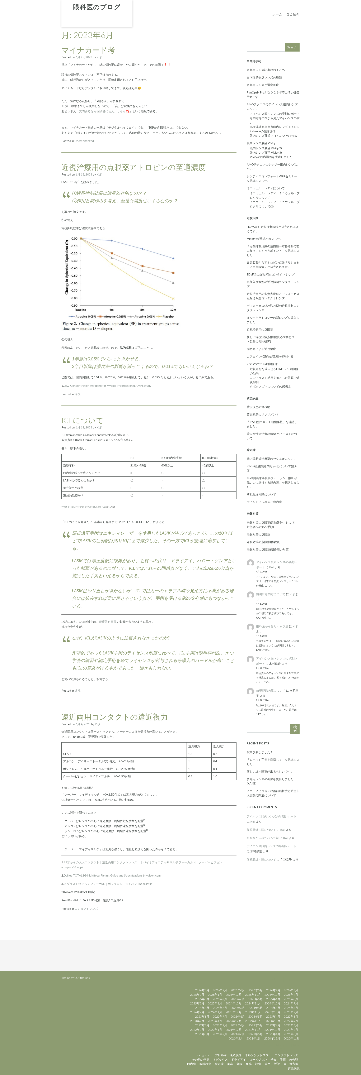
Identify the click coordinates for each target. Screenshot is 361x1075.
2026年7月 (220, 990)
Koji (99, 57)
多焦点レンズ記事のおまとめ (266, 70)
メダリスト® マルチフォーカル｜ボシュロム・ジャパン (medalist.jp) (108, 884)
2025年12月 (234, 994)
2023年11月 (253, 1012)
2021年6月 (238, 1034)
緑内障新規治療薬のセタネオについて (271, 458)
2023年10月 (272, 1012)
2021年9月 (291, 1029)
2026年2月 (197, 994)
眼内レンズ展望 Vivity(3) (266, 152)
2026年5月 (255, 990)
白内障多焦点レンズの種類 (264, 77)
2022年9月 (291, 1021)
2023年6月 (238, 1016)
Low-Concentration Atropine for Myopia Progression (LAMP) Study (107, 385)
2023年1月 (215, 1021)
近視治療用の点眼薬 (260, 329)
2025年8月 (202, 999)
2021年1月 (254, 1038)
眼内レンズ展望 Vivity (261, 143)
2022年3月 (291, 1025)
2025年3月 (291, 999)
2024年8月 (202, 1007)
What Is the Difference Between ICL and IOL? (83, 506)
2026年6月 (238, 990)
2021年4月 (273, 1034)
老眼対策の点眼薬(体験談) (264, 542)
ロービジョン (258, 1059)
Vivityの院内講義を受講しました (271, 157)
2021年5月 (255, 1034)
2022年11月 (253, 1021)
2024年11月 (253, 1003)
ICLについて (82, 420)
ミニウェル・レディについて (266, 188)
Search (292, 47)
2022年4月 (273, 1025)
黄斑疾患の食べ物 (258, 407)
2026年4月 (273, 990)
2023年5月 (255, 1016)
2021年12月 (234, 1029)
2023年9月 (291, 1012)
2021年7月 (220, 1034)
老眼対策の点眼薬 (258, 534)
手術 (283, 1059)
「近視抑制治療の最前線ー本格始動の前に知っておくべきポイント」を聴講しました (273, 250)
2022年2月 (197, 1029)
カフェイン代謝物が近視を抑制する (270, 356)
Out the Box (82, 977)
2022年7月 (220, 1025)
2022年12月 (234, 1021)
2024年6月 (238, 1007)
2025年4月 (273, 999)
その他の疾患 (201, 1059)
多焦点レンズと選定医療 (263, 85)
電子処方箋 (290, 1064)
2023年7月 (220, 1016)
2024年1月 (215, 1012)
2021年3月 (291, 1034)
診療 (258, 1064)
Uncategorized (84, 141)
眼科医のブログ (97, 7)
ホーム (277, 14)
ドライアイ (238, 1059)
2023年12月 (234, 1012)
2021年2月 (236, 1038)
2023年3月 (291, 1016)
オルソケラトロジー (258, 1055)
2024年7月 (220, 1007)
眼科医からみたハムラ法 (272, 626)
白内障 (191, 1064)
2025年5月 (255, 999)
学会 (273, 1059)
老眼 (239, 1064)
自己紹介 (293, 14)
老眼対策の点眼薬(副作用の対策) (268, 549)
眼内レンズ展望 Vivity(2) (266, 148)
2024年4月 (273, 1007)
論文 (268, 1064)
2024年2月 (197, 1012)
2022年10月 (272, 1021)
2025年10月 (272, 994)
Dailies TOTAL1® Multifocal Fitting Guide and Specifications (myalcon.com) (112, 875)
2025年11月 (253, 994)
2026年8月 (202, 990)
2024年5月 (255, 1007)
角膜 (249, 1064)
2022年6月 (238, 1025)
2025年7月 (220, 999)
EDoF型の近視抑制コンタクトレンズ (271, 274)
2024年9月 (291, 1003)
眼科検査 (205, 1064)
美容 (230, 1064)
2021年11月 (253, 1029)
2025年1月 (215, 1003)
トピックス (220, 1059)
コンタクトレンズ (86, 908)
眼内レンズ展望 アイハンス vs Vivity (273, 135)
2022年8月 (202, 1025)
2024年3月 (291, 1007)
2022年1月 (215, 1029)
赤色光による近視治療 (261, 349)
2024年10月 (272, 1003)
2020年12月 (272, 1038)
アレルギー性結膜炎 (228, 1055)
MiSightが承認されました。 (265, 238)
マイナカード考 (88, 49)
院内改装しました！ (260, 752)
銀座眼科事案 (108, 621)
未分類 (293, 1059)
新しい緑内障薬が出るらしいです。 (270, 771)
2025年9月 (291, 994)
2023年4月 (273, 1016)
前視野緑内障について (261, 494)
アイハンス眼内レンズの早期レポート (275, 113)
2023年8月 (202, 1016)
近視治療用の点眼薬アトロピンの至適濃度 (133, 167)
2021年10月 (272, 1029)
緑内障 (219, 1064)
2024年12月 (234, 1003)
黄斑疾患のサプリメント (263, 414)
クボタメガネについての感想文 (270, 386)
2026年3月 (291, 990)
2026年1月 (215, 994)
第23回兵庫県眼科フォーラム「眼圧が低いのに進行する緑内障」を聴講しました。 (273, 482)
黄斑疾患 (294, 1068)
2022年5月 (255, 1025)
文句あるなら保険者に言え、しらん (102, 111)
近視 (77, 394)
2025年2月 (197, 1003)
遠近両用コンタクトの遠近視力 (114, 716)
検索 (295, 729)
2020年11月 (292, 1038)
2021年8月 (202, 1034)
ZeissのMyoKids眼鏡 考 (262, 364)
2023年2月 (197, 1021)
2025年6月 (238, 999)
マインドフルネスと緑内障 (264, 502)
